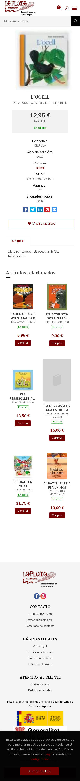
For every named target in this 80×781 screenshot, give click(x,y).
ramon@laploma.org (40, 620)
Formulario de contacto (40, 626)
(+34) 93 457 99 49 (40, 614)
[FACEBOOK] (37, 596)
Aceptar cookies (39, 771)
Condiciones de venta (40, 652)
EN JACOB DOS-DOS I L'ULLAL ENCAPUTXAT (57, 316)
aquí (49, 754)
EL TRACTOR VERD (23, 484)
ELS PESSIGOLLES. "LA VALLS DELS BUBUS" (23, 396)
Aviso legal (40, 646)
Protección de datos (40, 658)
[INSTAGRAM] (43, 596)
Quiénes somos (40, 684)
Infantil (40, 168)
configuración (40, 759)
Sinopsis (18, 241)
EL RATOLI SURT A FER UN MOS (57, 485)
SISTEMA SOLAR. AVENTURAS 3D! (22, 316)
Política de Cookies (40, 664)
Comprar (23, 343)
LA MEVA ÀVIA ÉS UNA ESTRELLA (57, 408)
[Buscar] (75, 21)
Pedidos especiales (40, 690)
